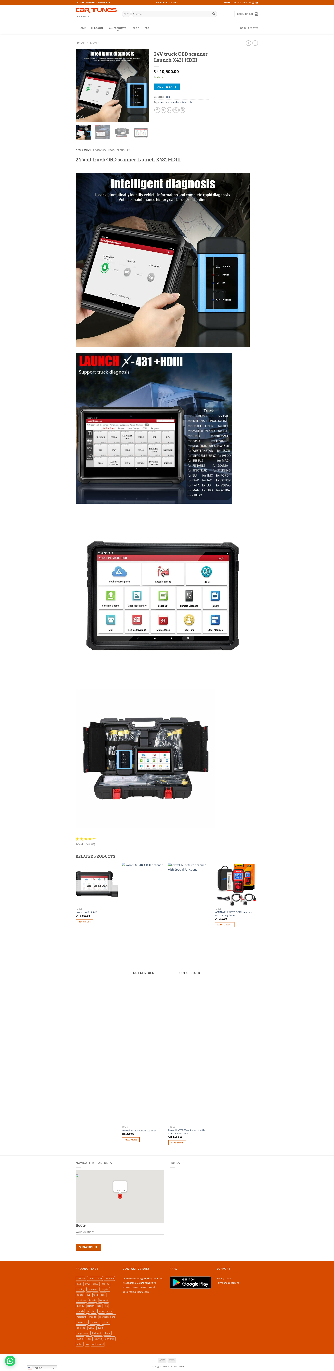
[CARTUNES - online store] (96, 10)
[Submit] (214, 14)
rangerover (82, 1333)
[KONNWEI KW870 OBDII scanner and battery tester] (236, 884)
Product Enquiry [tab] (119, 150)
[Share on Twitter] (163, 110)
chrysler (105, 1289)
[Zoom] (80, 118)
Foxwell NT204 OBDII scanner (139, 1130)
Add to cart (166, 87)
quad (100, 1327)
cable (95, 1283)
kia (106, 1305)
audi (79, 1283)
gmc (103, 1294)
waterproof (98, 1344)
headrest (81, 1300)
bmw (87, 1283)
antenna (109, 1278)
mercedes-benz (173, 102)
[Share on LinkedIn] (182, 110)
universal (109, 1338)
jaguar (90, 1305)
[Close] (122, 1185)
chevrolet (92, 1289)
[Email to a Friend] (170, 110)
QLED (91, 1327)
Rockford (96, 1333)
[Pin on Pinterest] (176, 110)
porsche (81, 1327)
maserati (81, 1316)
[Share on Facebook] (157, 110)
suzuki (80, 1338)
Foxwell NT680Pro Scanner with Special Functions (186, 1132)
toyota (98, 1338)
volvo (190, 102)
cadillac (105, 1283)
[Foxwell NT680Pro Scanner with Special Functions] (189, 993)
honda (92, 1300)
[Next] (143, 85)
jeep (99, 1305)
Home (80, 43)
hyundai (103, 1300)
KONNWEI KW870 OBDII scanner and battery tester (233, 914)
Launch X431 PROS (86, 912)
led (93, 1311)
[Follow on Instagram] (253, 3)
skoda (107, 1333)
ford (95, 1294)
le (88, 1311)
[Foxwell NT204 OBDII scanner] (143, 993)
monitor (95, 1322)
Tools (95, 43)
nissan (106, 1322)
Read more (84, 921)
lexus (101, 1311)
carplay (80, 1289)
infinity (80, 1305)
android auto (95, 1278)
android (81, 1278)
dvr (88, 1294)
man (162, 102)
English (37, 1367)
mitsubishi (82, 1322)
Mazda (92, 1316)
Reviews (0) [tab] (99, 150)
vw (87, 1344)
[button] (120, 1197)
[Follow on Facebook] (250, 3)
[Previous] (81, 85)
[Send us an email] (257, 3)
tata (184, 102)
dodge (80, 1294)
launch (80, 1311)
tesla (89, 1338)
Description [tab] (83, 150)
